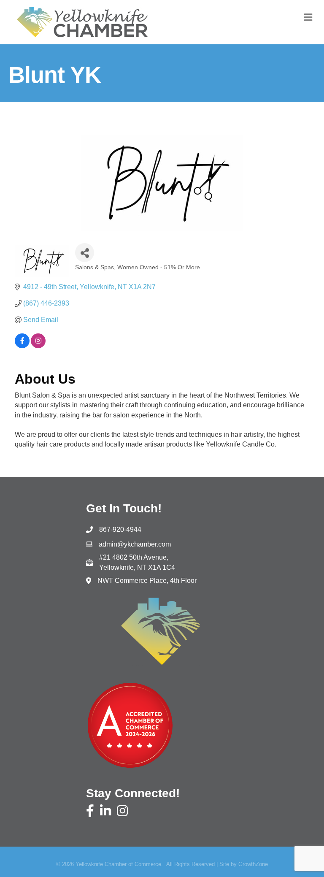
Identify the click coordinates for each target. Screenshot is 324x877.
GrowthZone (253, 864)
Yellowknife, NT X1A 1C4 (137, 562)
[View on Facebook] (22, 345)
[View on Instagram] (38, 345)
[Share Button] (84, 252)
